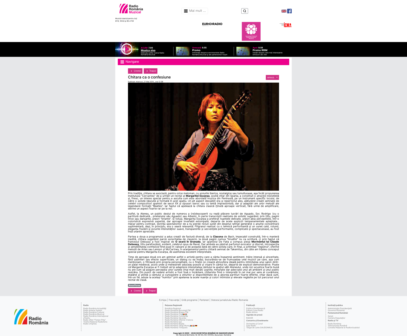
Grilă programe (189, 300)
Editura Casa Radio (254, 310)
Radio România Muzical (93, 314)
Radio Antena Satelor (92, 310)
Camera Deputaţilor (336, 318)
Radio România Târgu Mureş (177, 325)
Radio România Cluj (173, 314)
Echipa (162, 300)
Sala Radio (251, 325)
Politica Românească (255, 308)
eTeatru (86, 318)
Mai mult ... (197, 11)
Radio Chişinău (90, 323)
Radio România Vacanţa (175, 318)
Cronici (137, 70)
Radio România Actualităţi (94, 308)
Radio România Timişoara (176, 327)
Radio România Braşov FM (176, 312)
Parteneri (204, 300)
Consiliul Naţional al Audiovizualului (344, 327)
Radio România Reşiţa (174, 323)
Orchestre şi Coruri (254, 323)
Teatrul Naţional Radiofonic (95, 322)
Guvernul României (336, 310)
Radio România (334, 323)
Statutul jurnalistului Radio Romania (229, 300)
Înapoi (152, 70)
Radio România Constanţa (176, 316)
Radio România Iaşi (173, 322)
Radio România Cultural (93, 312)
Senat (330, 316)
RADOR (249, 318)
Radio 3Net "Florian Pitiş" (94, 320)
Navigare (132, 62)
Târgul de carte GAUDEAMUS (259, 327)
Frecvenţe (174, 300)
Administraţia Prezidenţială (340, 308)
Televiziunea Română (337, 325)
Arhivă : (271, 77)
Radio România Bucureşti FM (177, 310)
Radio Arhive (252, 312)
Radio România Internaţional (95, 316)
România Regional (173, 308)
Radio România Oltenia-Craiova (179, 320)
